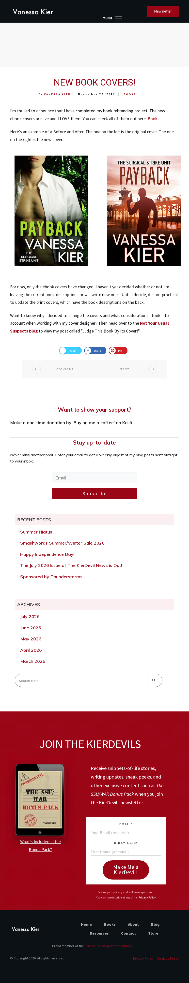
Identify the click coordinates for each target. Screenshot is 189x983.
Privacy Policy (147, 897)
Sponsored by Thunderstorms (51, 576)
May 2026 (30, 639)
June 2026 (30, 628)
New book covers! (94, 82)
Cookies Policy (168, 958)
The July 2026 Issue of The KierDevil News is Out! (71, 565)
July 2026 (30, 616)
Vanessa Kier (57, 94)
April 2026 (31, 650)
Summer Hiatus (36, 532)
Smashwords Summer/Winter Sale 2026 (62, 543)
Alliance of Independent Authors (108, 946)
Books (130, 94)
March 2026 (32, 661)
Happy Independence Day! (47, 554)
